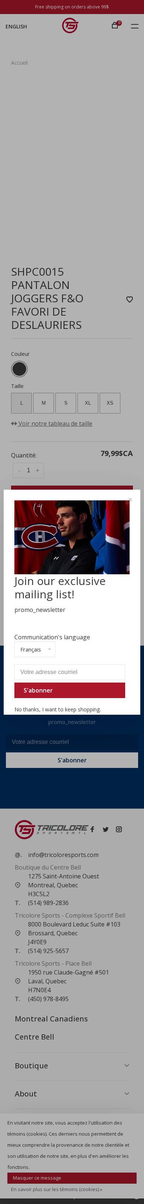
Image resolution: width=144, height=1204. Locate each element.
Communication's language (52, 637)
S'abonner (38, 690)
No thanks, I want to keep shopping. (57, 709)
